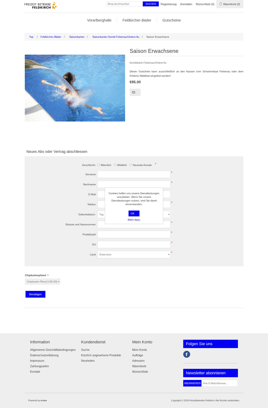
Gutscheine (171, 20)
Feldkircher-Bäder (137, 20)
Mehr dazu (134, 219)
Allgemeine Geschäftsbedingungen (53, 349)
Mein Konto (139, 349)
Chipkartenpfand (36, 275)
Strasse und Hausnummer (80, 224)
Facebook (186, 354)
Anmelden (186, 4)
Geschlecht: (89, 165)
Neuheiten (88, 360)
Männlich (106, 165)
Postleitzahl (89, 234)
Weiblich (122, 165)
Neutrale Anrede (142, 165)
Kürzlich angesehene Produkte (101, 355)
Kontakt (35, 371)
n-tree (44, 400)
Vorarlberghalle (99, 20)
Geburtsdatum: (87, 214)
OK (132, 213)
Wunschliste (140, 371)
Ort (94, 244)
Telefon (91, 204)
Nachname (89, 184)
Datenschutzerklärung (44, 355)
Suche (85, 349)
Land (93, 254)
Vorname (90, 174)
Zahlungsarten (39, 366)
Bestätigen (35, 294)
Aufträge (137, 355)
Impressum (37, 360)
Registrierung (168, 4)
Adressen (138, 360)
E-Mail (92, 194)
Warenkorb (139, 366)
